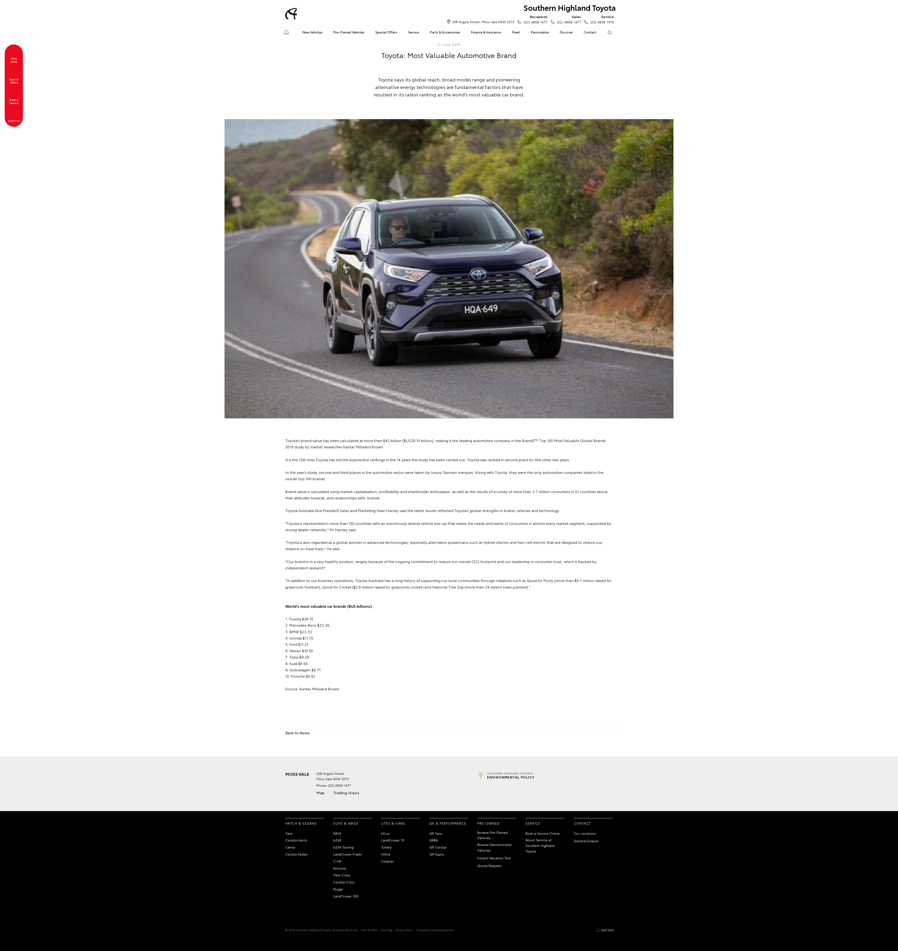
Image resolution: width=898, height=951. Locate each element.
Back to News (297, 732)
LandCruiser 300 (345, 896)
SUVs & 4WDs (345, 823)
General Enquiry (586, 840)
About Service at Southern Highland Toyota (539, 845)
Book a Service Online (542, 833)
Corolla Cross (344, 882)
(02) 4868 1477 (535, 19)
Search (609, 32)
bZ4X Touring (343, 847)
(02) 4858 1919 (602, 19)
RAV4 (337, 833)
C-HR (337, 861)
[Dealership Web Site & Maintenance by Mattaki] (605, 930)
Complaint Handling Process (435, 930)
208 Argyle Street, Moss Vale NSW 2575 (483, 21)
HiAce (385, 854)
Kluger (338, 889)
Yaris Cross (341, 875)
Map (320, 792)
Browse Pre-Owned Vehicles (492, 835)
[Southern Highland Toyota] (290, 13)
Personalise (540, 32)
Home (286, 31)
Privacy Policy (404, 930)
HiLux (385, 833)
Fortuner (339, 868)
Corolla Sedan (296, 854)
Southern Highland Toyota (570, 7)
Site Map (386, 930)
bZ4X (337, 840)
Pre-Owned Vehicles (348, 32)
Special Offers (386, 32)
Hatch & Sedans (301, 823)
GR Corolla (437, 847)
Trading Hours (346, 792)
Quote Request (489, 865)
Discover (566, 32)
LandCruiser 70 (392, 840)
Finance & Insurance (486, 32)
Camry (290, 847)
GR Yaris (435, 833)
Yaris (289, 833)
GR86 (433, 840)
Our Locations (585, 833)
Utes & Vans (393, 823)
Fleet (516, 32)
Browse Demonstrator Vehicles (494, 847)
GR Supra (436, 854)
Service (413, 32)
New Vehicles (312, 32)
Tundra (386, 847)
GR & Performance (447, 823)
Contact (590, 32)
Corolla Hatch (296, 840)
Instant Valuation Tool (494, 858)
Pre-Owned (488, 823)
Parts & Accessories (445, 32)
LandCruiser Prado (347, 854)
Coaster (387, 861)
